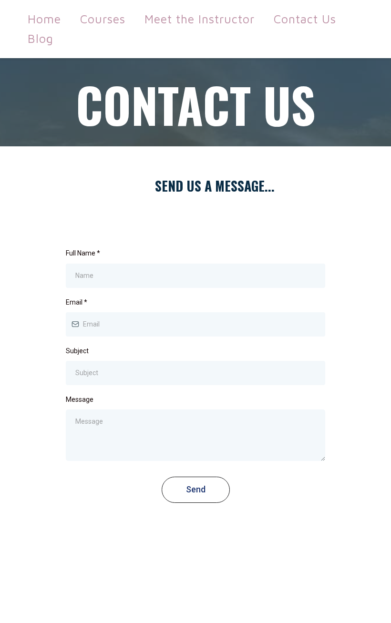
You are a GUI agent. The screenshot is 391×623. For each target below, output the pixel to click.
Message (79, 399)
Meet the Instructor (199, 19)
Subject (77, 351)
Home (44, 19)
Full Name (83, 253)
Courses (102, 19)
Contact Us (305, 19)
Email (76, 302)
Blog (40, 38)
